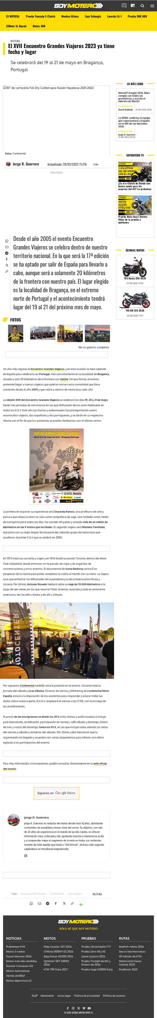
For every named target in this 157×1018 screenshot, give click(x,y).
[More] (81, 903)
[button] (142, 6)
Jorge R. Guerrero (26, 163)
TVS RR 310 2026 (135, 310)
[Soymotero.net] (78, 5)
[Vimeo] (83, 1008)
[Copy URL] (6, 271)
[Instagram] (25, 854)
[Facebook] (6, 259)
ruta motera (75, 894)
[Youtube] (89, 1008)
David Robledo (125, 109)
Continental (27, 685)
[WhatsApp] (6, 240)
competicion (125, 106)
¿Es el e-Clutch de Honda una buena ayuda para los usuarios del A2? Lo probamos (134, 186)
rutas (15, 41)
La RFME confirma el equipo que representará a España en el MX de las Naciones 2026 (134, 122)
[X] (6, 265)
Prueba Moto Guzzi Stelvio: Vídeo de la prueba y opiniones (133, 219)
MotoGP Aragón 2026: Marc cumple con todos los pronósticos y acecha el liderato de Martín (134, 97)
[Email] (6, 247)
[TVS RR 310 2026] (135, 299)
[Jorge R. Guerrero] (9, 163)
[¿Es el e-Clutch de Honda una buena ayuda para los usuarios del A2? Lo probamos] (135, 172)
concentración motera (33, 894)
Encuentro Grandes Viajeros (47, 369)
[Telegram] (6, 253)
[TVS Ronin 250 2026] (135, 267)
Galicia (64, 379)
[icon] (124, 5)
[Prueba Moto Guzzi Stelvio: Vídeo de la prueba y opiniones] (135, 205)
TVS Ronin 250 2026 (135, 278)
